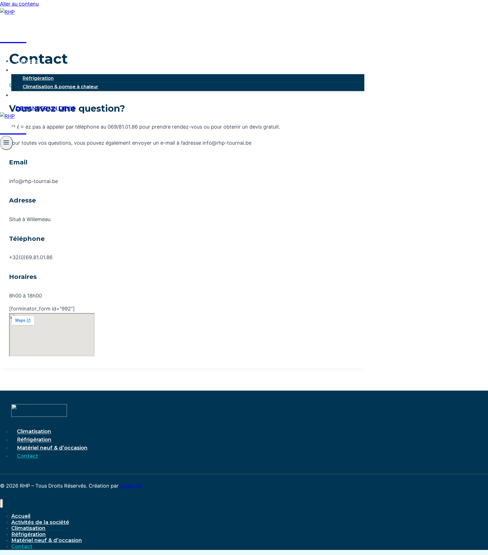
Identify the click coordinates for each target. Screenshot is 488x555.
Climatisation (34, 432)
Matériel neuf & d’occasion (51, 95)
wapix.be (130, 486)
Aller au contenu (19, 4)
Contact (27, 456)
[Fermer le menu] (1, 503)
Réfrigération (38, 78)
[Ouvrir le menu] (6, 143)
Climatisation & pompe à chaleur (60, 86)
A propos (27, 61)
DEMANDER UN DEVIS (45, 108)
